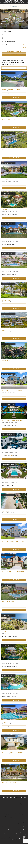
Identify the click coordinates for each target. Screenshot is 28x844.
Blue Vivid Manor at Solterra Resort (13, 571)
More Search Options (13, 51)
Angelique (5, 179)
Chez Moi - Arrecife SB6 (9, 782)
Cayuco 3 (4, 722)
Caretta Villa (6, 631)
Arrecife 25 (5, 239)
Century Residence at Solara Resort (13, 752)
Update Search (14, 54)
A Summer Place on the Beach (11, 89)
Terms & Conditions (13, 797)
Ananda (4, 149)
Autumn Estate (6, 360)
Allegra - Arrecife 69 (8, 119)
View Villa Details (14, 97)
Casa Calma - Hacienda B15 (10, 661)
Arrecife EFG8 (6, 300)
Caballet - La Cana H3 (8, 601)
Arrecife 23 (5, 209)
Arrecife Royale (7, 330)
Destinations (4, 797)
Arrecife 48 (5, 270)
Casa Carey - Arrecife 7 (9, 692)
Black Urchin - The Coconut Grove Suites (14, 420)
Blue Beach (5, 511)
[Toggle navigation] (25, 6)
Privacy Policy (23, 797)
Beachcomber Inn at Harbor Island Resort (15, 390)
